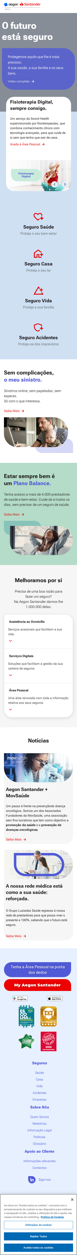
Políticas (39, 1137)
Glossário (39, 1144)
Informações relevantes (39, 1161)
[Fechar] (72, 1199)
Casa (39, 1079)
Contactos (39, 1168)
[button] (54, 184)
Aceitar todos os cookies (38, 1247)
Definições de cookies (38, 1224)
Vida (39, 1086)
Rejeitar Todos (38, 1236)
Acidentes (39, 1093)
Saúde (39, 1073)
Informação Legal (39, 1130)
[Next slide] (70, 62)
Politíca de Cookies (52, 1217)
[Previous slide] (6, 62)
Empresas (39, 1099)
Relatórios (39, 1123)
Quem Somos (39, 1117)
